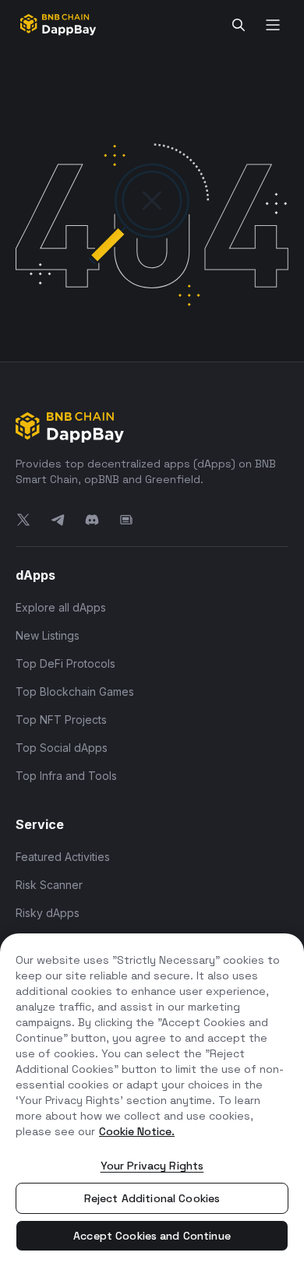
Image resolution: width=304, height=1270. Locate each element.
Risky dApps (48, 912)
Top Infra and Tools (66, 775)
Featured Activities (63, 856)
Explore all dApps (61, 607)
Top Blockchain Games (75, 691)
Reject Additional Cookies (152, 1198)
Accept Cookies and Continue (152, 1236)
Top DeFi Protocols (65, 663)
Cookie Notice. (137, 1131)
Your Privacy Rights (152, 1166)
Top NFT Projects (61, 719)
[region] (152, 1101)
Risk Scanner (49, 884)
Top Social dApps (62, 747)
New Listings (48, 635)
